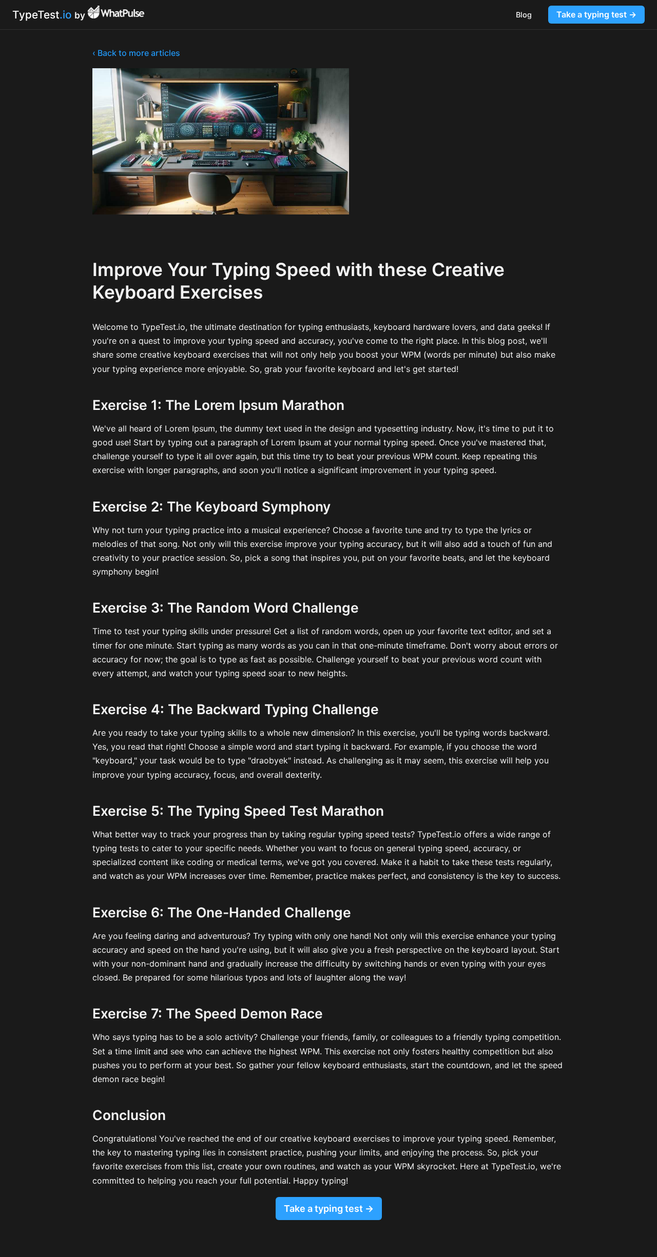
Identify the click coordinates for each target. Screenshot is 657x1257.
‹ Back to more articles (136, 53)
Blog (524, 14)
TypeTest (42, 14)
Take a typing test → (596, 14)
